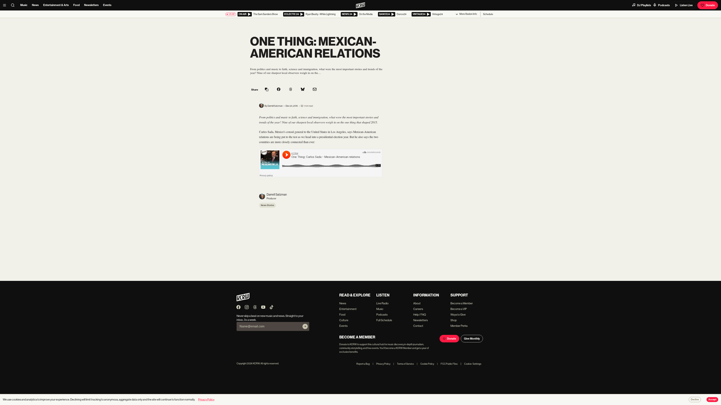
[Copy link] (266, 90)
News (35, 5)
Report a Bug (363, 363)
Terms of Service (403, 363)
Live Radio (382, 303)
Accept (712, 399)
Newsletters (91, 5)
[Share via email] (315, 90)
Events (107, 5)
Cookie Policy (425, 363)
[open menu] (6, 5)
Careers (418, 308)
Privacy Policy (381, 363)
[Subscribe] (305, 326)
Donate (710, 5)
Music (23, 5)
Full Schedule (384, 320)
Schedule (488, 14)
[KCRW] (243, 300)
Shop (453, 320)
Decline (695, 399)
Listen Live (686, 5)
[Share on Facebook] (279, 89)
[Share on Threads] (291, 89)
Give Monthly (472, 338)
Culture (343, 320)
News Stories (267, 205)
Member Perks (459, 325)
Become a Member (461, 303)
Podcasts (664, 5)
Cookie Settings (472, 363)
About (417, 303)
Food (76, 5)
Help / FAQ (419, 314)
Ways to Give (458, 314)
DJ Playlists (644, 5)
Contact (418, 325)
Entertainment (348, 308)
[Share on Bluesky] (303, 89)
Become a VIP (458, 308)
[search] (14, 5)
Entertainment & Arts (56, 5)
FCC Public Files (447, 363)
